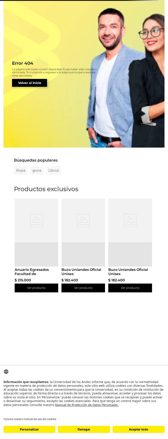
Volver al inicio (29, 83)
